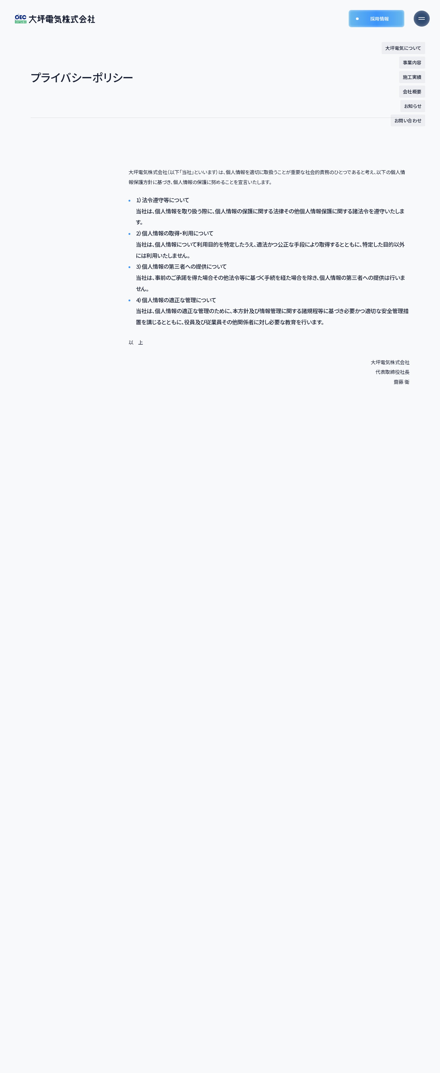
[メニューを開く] (422, 19)
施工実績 (412, 76)
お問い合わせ (408, 120)
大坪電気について (403, 47)
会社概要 (412, 91)
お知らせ (413, 105)
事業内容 (412, 62)
